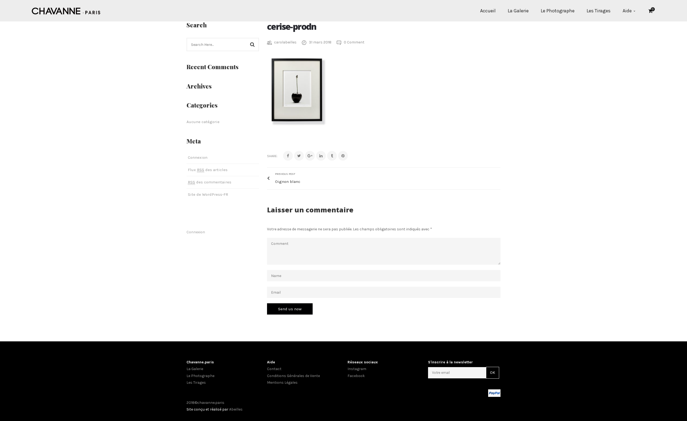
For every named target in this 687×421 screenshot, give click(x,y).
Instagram (205, 213)
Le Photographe (200, 376)
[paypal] (494, 393)
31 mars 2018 (320, 42)
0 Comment (353, 42)
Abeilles (236, 409)
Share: (272, 156)
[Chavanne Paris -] (66, 10)
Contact (274, 369)
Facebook (190, 213)
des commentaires (209, 182)
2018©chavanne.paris (205, 402)
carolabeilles (285, 42)
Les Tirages (196, 382)
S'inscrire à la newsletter (450, 362)
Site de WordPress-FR (208, 194)
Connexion (197, 157)
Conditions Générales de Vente (293, 376)
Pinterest (197, 213)
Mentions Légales (282, 382)
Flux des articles (208, 169)
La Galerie (195, 369)
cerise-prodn (291, 26)
